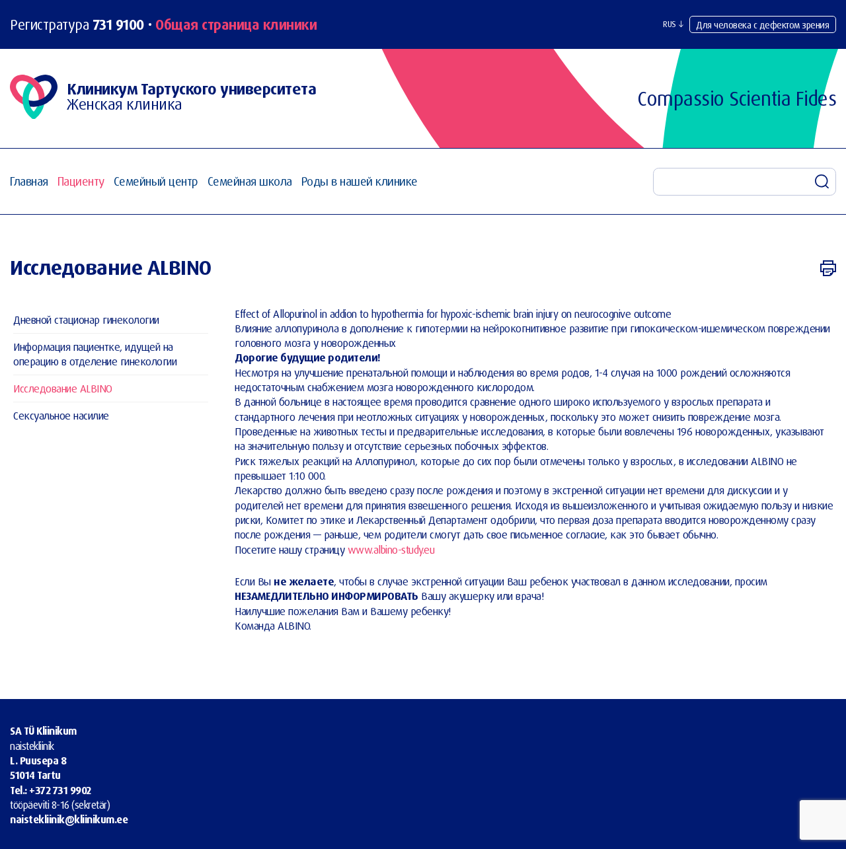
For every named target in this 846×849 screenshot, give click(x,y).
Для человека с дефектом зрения (762, 24)
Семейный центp (156, 181)
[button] (673, 24)
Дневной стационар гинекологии (86, 319)
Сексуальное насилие (61, 415)
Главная (29, 181)
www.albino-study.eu (391, 549)
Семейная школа (250, 181)
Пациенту (81, 181)
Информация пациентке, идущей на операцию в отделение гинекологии (94, 353)
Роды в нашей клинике (359, 181)
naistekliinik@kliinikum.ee (69, 819)
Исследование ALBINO (62, 387)
